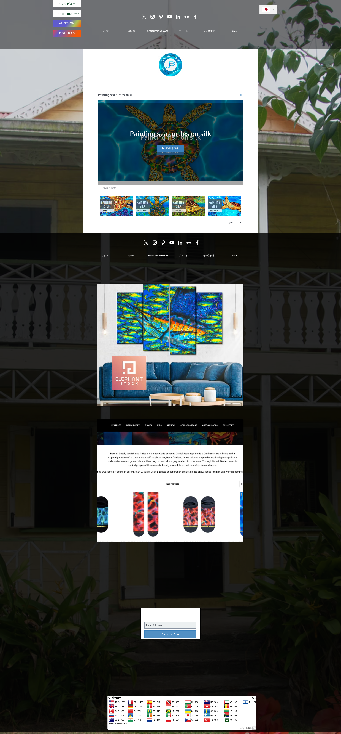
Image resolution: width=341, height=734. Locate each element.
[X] (144, 17)
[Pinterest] (161, 17)
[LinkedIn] (178, 17)
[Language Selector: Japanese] (268, 9)
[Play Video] (117, 206)
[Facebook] (195, 17)
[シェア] (239, 95)
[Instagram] (152, 17)
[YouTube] (169, 17)
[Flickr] (187, 17)
